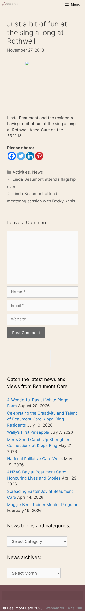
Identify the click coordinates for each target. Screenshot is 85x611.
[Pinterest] (39, 156)
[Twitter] (21, 156)
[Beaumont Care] (11, 4)
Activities (21, 172)
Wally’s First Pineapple (28, 432)
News (37, 172)
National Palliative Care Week (35, 458)
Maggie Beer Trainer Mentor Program (42, 504)
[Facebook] (12, 156)
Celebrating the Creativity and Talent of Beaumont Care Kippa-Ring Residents (42, 419)
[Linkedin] (30, 156)
